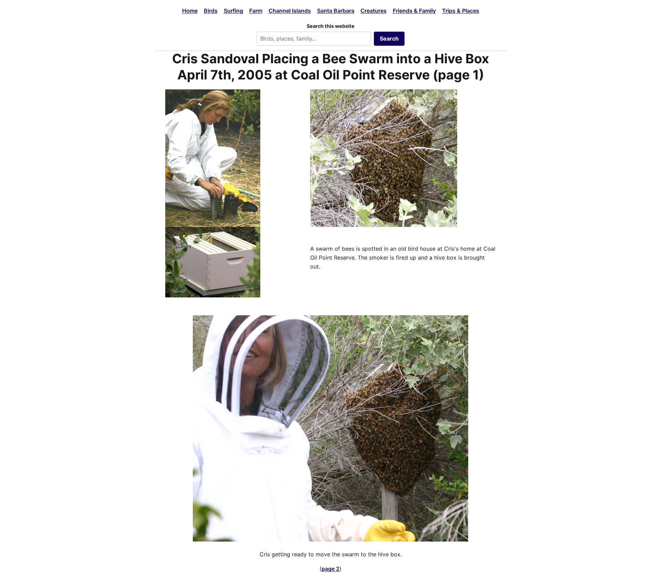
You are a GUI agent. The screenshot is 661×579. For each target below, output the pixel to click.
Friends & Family (414, 10)
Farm (255, 10)
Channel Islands (290, 10)
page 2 (330, 568)
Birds (211, 10)
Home (190, 10)
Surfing (233, 10)
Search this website (331, 26)
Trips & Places (460, 10)
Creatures (373, 10)
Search (389, 38)
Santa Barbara (335, 10)
